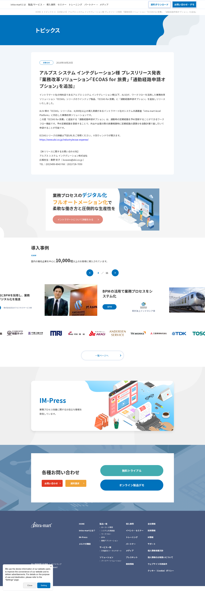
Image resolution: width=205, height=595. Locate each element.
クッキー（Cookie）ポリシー (161, 570)
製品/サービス (35, 4)
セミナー (62, 4)
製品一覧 (103, 523)
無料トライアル (132, 471)
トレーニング (75, 4)
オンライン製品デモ (131, 485)
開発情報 (130, 564)
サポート (151, 543)
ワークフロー (106, 534)
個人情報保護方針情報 (39, 564)
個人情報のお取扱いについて (160, 557)
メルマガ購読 (85, 543)
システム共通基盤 (108, 530)
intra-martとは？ (87, 530)
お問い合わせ (51, 483)
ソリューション (106, 557)
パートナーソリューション (111, 560)
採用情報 (151, 530)
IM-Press (52, 400)
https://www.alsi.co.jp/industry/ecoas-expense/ (64, 139)
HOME (82, 523)
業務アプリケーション (109, 540)
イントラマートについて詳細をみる (75, 219)
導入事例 (50, 4)
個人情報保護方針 (155, 550)
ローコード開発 (107, 527)
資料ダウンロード (159, 4)
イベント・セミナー (135, 530)
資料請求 (74, 483)
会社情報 (151, 523)
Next (115, 272)
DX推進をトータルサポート (111, 550)
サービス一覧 (105, 547)
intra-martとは (18, 4)
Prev (89, 272)
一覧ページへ (101, 355)
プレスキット (132, 557)
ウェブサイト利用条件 (157, 564)
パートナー (90, 4)
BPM (103, 537)
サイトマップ (56, 564)
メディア (104, 4)
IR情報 (150, 537)
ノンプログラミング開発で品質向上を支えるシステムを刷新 (130, 296)
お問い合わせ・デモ (184, 4)
